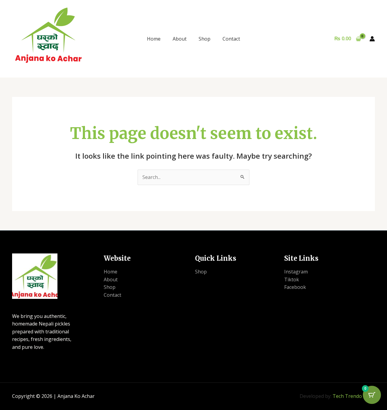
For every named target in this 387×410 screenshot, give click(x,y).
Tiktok (291, 279)
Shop (204, 38)
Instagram (296, 271)
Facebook (295, 287)
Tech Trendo (347, 396)
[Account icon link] (372, 38)
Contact (231, 38)
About (180, 38)
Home (154, 38)
